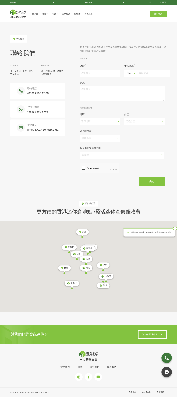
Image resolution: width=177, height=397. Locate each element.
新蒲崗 (89, 248)
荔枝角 (71, 247)
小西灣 (108, 276)
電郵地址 (32, 125)
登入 (151, 2)
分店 (126, 114)
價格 (44, 14)
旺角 (78, 254)
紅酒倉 (77, 14)
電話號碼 (129, 66)
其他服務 (88, 14)
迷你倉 (35, 14)
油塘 (105, 265)
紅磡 (88, 259)
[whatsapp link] (166, 372)
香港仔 (73, 283)
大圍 (84, 232)
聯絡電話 (32, 88)
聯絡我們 (111, 367)
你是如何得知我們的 (90, 148)
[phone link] (166, 358)
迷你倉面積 (86, 131)
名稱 (83, 66)
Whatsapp (33, 107)
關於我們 (94, 367)
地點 (54, 14)
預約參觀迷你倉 (150, 335)
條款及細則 (146, 392)
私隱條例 (132, 392)
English (13, 2)
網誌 (80, 367)
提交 (151, 181)
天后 (88, 268)
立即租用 (158, 14)
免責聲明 (160, 392)
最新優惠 (66, 14)
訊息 (82, 83)
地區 (82, 114)
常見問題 (163, 2)
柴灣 (105, 285)
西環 (66, 268)
